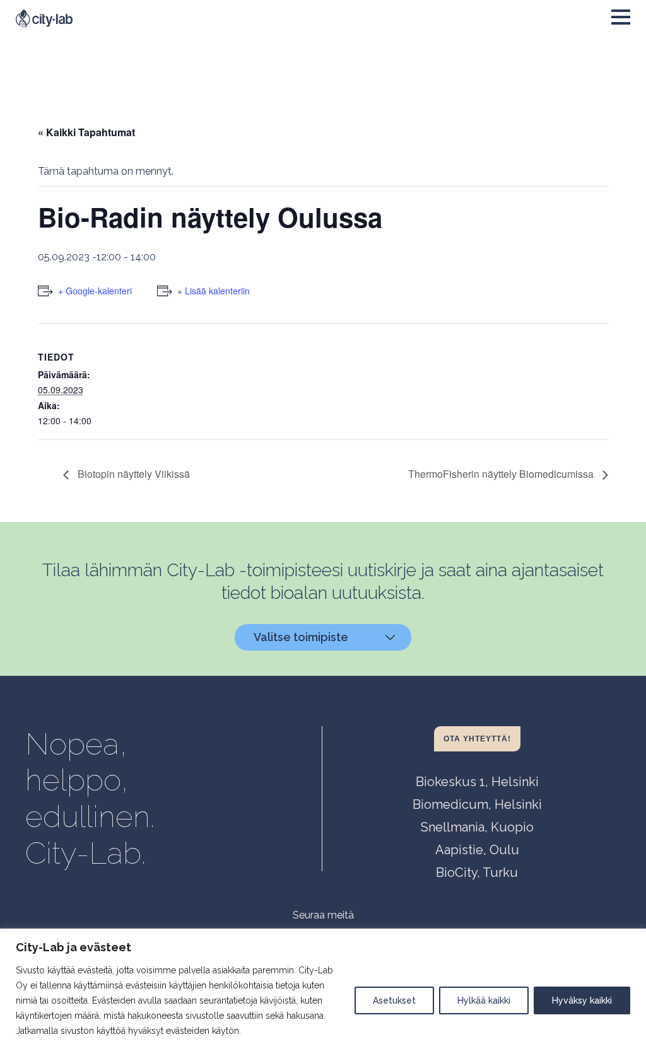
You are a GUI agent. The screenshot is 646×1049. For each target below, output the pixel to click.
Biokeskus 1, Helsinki (477, 781)
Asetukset (394, 1000)
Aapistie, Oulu (477, 849)
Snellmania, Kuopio (477, 827)
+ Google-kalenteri (95, 290)
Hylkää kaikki (483, 1000)
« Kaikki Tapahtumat (86, 132)
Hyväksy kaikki (582, 1000)
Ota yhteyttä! (477, 738)
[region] (323, 989)
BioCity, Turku (477, 872)
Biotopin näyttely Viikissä (132, 474)
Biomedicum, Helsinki (477, 804)
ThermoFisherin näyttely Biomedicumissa (502, 474)
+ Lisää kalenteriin (213, 290)
